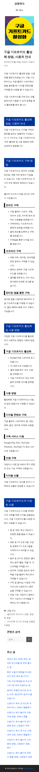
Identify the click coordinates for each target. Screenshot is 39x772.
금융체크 (19, 3)
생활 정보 (11, 610)
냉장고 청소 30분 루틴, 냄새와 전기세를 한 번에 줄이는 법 (19, 663)
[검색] (29, 639)
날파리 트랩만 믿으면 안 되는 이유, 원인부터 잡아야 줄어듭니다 (19, 694)
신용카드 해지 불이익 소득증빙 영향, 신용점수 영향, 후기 (19, 743)
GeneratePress (28, 768)
